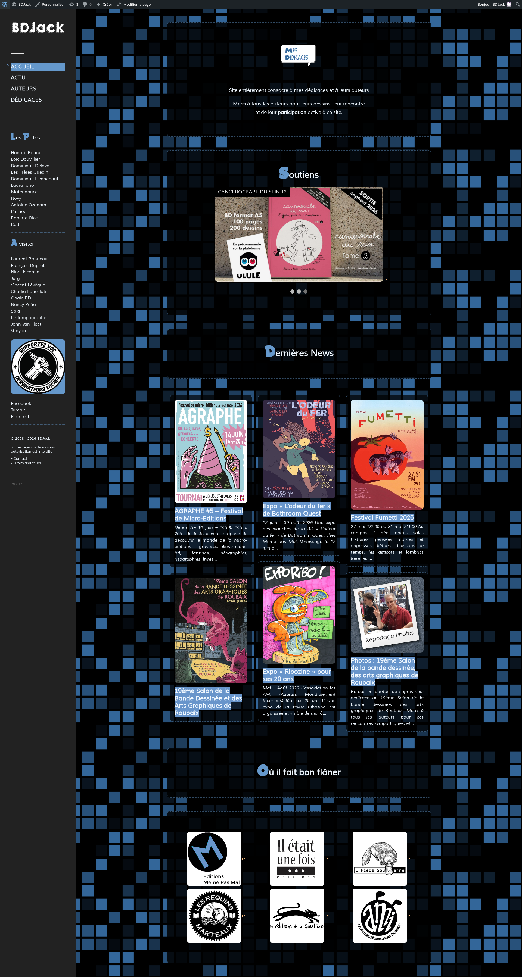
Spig (15, 311)
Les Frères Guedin (29, 172)
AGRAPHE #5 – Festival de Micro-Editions (209, 514)
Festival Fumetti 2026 (382, 518)
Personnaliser (53, 4)
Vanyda (18, 330)
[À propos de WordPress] (5, 4)
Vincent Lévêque (28, 285)
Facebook (21, 403)
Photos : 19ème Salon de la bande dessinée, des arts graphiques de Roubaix (384, 671)
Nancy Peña (23, 304)
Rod (15, 224)
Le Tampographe (28, 317)
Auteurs (24, 89)
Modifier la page (137, 4)
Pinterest (20, 416)
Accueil (22, 67)
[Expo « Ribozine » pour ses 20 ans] (299, 614)
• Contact (19, 459)
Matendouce (24, 192)
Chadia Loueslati (28, 291)
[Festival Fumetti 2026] (387, 455)
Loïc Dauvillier (25, 159)
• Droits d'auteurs (26, 463)
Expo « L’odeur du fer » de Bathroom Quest (297, 509)
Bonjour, (491, 4)
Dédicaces (26, 100)
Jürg (15, 278)
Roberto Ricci (25, 218)
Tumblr (18, 410)
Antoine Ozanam (28, 205)
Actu (18, 77)
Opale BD (21, 298)
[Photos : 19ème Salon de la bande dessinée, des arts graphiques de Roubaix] (387, 615)
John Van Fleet (26, 324)
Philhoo (19, 211)
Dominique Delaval (31, 165)
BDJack (24, 4)
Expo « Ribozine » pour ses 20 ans (297, 675)
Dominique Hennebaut (34, 179)
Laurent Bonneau (29, 259)
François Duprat (28, 265)
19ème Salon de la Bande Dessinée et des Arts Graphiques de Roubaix (208, 702)
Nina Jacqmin (25, 272)
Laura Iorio (22, 185)
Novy (16, 198)
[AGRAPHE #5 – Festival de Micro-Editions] (211, 451)
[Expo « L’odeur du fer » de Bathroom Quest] (299, 449)
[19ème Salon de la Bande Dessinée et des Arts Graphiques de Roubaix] (211, 630)
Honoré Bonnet (27, 152)
